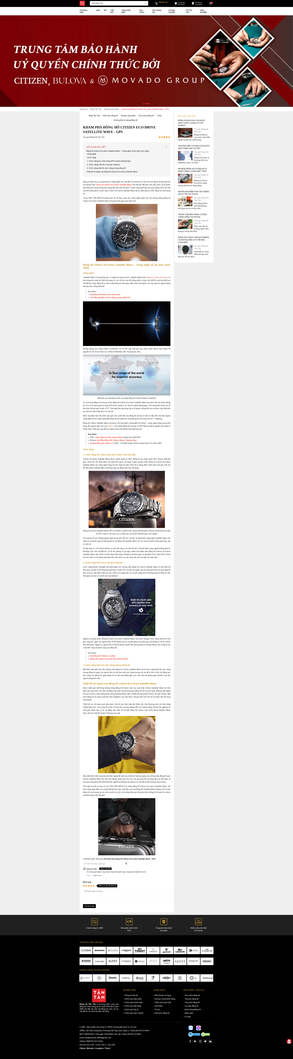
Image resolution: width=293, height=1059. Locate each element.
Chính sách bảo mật (163, 1002)
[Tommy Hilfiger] (193, 950)
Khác (159, 116)
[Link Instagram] (200, 1042)
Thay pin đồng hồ (192, 999)
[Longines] (126, 950)
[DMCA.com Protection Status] (205, 1036)
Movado (90, 1048)
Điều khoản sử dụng (163, 995)
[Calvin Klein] (99, 961)
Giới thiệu (159, 1006)
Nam (98, 10)
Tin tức (157, 1010)
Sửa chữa (141, 11)
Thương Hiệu (83, 11)
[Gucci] (180, 961)
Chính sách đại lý (131, 1010)
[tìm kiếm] (146, 3)
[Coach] (207, 950)
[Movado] (99, 950)
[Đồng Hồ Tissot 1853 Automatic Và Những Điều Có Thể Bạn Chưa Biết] (185, 254)
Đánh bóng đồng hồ (193, 1010)
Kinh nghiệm (203, 11)
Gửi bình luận (89, 906)
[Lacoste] (180, 950)
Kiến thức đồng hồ (110, 116)
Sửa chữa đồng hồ (146, 116)
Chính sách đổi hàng (132, 1006)
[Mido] (153, 961)
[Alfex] (113, 961)
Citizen (82, 1048)
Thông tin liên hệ (131, 995)
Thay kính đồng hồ (192, 1002)
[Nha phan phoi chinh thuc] (146, 61)
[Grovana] (126, 961)
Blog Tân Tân (94, 116)
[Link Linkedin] (210, 1042)
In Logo (188, 1017)
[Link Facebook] (190, 1042)
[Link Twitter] (205, 1042)
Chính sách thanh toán (133, 1002)
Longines (99, 1048)
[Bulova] (113, 950)
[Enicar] (166, 961)
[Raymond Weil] (193, 961)
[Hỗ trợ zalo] (190, 1028)
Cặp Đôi (112, 11)
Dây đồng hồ (157, 11)
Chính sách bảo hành (133, 999)
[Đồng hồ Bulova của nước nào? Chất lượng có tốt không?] (185, 137)
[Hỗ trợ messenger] (198, 1028)
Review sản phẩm (128, 116)
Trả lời (89, 875)
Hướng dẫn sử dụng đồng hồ (125, 120)
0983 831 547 (163, 2)
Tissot (107, 1048)
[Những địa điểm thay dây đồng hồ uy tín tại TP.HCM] (185, 206)
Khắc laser (189, 1013)
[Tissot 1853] (139, 950)
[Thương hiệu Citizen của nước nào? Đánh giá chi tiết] (185, 160)
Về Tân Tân (189, 11)
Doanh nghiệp (171, 11)
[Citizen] (86, 950)
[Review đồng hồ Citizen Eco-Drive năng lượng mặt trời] (185, 183)
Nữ (105, 10)
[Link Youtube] (195, 1042)
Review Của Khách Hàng (165, 999)
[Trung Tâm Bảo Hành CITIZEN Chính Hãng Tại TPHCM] (185, 228)
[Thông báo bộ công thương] (194, 1036)
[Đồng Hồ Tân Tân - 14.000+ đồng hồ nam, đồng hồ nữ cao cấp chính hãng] (82, 3)
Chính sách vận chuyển (133, 1013)
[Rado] (86, 961)
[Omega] (153, 950)
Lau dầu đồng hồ (191, 1006)
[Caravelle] (139, 961)
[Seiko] (207, 961)
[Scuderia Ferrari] (166, 950)
